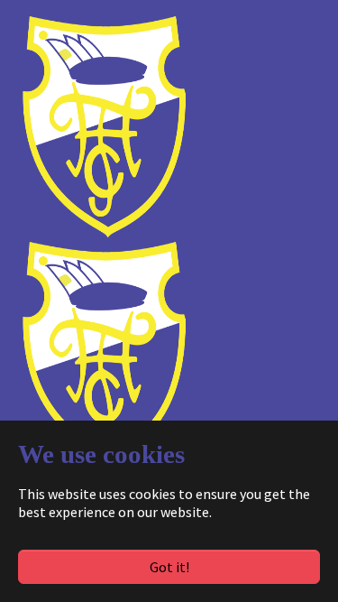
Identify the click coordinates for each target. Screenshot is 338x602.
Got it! (169, 567)
